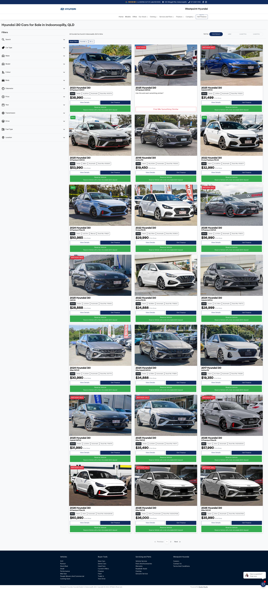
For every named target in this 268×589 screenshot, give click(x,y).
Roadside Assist (141, 569)
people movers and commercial (72, 576)
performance (65, 571)
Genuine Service (142, 574)
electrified (64, 566)
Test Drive (101, 579)
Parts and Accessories (144, 564)
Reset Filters (74, 41)
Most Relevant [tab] (216, 34)
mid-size (63, 574)
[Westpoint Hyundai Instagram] (206, 2)
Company (189, 17)
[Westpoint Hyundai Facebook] (203, 2)
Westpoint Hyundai (196, 9)
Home (121, 17)
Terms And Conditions (181, 566)
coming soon (65, 579)
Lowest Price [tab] (242, 34)
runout (63, 564)
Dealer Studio (203, 587)
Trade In (101, 576)
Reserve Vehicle (100, 109)
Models (128, 17)
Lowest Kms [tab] (256, 34)
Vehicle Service (141, 561)
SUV (61, 561)
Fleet (100, 574)
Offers (134, 17)
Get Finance (201, 17)
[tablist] (236, 34)
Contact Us (177, 564)
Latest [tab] (229, 34)
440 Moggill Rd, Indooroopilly (176, 2)
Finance (179, 17)
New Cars (101, 561)
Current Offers (103, 569)
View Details (84, 102)
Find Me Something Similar (165, 109)
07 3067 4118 (195, 2)
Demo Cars (102, 564)
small (62, 569)
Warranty (139, 566)
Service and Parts (165, 17)
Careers (176, 561)
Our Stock (142, 17)
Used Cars (101, 566)
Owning (153, 17)
